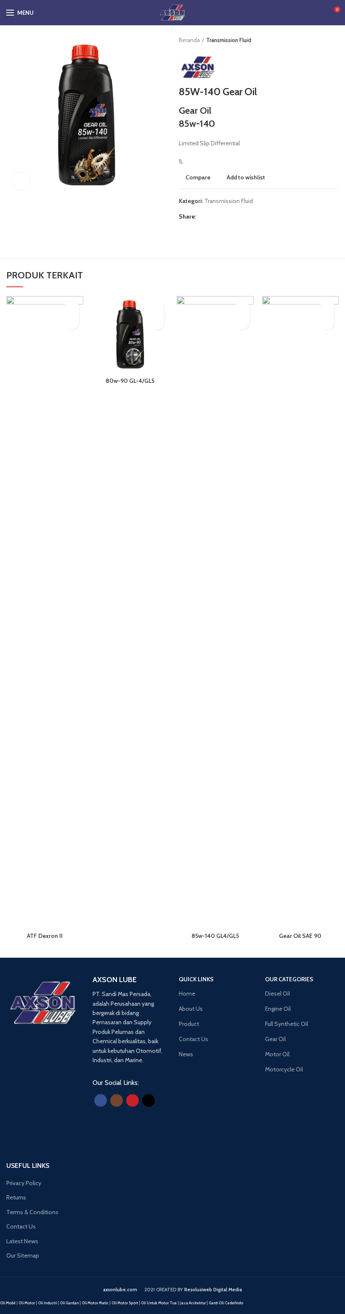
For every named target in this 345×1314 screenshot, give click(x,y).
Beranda (189, 40)
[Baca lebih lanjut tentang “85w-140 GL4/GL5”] (242, 322)
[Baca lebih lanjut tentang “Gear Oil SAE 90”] (327, 322)
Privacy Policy (23, 1183)
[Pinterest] (223, 216)
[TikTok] (148, 1100)
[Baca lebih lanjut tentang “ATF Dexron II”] (71, 322)
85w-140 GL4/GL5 (215, 936)
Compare (198, 177)
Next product (334, 40)
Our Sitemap (22, 1255)
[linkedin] (233, 216)
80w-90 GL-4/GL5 (130, 381)
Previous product (317, 40)
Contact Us (21, 1226)
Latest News (22, 1241)
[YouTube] (132, 1100)
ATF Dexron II (45, 936)
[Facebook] (204, 216)
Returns (16, 1197)
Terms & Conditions (32, 1212)
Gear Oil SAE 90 (300, 936)
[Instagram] (116, 1100)
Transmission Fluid (228, 40)
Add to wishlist (246, 177)
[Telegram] (243, 216)
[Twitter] (214, 216)
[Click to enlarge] (21, 181)
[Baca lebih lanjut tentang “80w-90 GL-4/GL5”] (156, 322)
